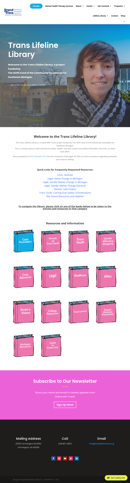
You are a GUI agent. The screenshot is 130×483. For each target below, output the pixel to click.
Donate (36, 6)
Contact (114, 16)
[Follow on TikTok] (71, 458)
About (78, 6)
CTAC (44, 156)
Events (89, 6)
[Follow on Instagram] (59, 458)
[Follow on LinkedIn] (77, 458)
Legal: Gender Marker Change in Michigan (65, 182)
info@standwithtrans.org (101, 443)
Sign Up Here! (65, 404)
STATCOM (33, 156)
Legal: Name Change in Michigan (65, 178)
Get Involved (103, 6)
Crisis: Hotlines (65, 174)
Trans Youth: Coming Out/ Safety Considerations (65, 192)
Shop (123, 16)
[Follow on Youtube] (65, 458)
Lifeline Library (99, 16)
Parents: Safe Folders (65, 189)
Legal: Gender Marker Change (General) (65, 185)
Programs (118, 6)
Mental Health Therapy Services (59, 6)
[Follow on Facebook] (53, 458)
